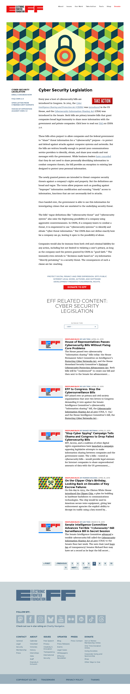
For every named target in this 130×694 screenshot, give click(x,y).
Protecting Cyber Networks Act (80, 361)
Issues (69, 6)
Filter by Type (77, 323)
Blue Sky (51, 619)
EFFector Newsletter (61, 657)
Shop (109, 6)
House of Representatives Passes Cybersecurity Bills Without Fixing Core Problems (87, 345)
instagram (41, 619)
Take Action (91, 6)
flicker (71, 619)
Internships (34, 653)
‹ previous (61, 563)
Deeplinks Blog (72, 339)
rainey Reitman (90, 431)
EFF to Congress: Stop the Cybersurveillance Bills (82, 391)
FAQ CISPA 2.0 (18, 99)
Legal (18, 644)
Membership (21, 650)
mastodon (20, 619)
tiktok (91, 619)
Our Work (79, 6)
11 (66, 567)
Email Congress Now (22, 95)
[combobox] (81, 327)
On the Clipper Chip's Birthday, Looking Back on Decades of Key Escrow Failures (87, 484)
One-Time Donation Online (93, 647)
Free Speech (49, 641)
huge (112, 544)
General (19, 641)
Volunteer (34, 644)
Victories (33, 647)
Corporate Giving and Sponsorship (93, 655)
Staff (32, 659)
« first (46, 563)
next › (75, 567)
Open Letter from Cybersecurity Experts (23, 104)
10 (111, 563)
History (33, 650)
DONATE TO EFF (77, 287)
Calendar (33, 641)
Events (60, 647)
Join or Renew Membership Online (93, 642)
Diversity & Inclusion (34, 663)
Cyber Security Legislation (20, 91)
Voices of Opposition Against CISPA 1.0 (22, 110)
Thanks (95, 680)
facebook (30, 619)
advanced (106, 534)
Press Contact (77, 641)
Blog (59, 641)
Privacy (46, 644)
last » (86, 567)
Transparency (49, 652)
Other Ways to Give (92, 662)
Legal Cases (62, 650)
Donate (117, 6)
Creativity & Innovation (48, 648)
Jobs (32, 656)
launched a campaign (102, 446)
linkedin (81, 619)
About (60, 6)
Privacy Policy (74, 680)
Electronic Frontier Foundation (24, 9)
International (49, 655)
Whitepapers (62, 653)
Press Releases (63, 644)
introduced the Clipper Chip (79, 493)
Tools (101, 6)
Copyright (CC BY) (26, 680)
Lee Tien (86, 339)
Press (18, 653)
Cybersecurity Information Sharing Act (74, 111)
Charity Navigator (55, 626)
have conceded (103, 156)
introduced (94, 107)
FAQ (101, 123)
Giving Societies (91, 651)
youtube (61, 619)
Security (19, 647)
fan (66, 547)
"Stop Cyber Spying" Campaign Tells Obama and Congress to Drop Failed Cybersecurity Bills (89, 436)
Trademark (48, 680)
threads (102, 619)
